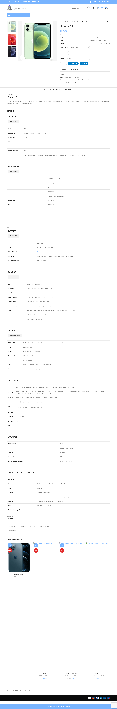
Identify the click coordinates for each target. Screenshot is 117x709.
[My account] (93, 8)
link (38, 252)
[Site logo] (9, 8)
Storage (62, 58)
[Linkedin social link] (71, 83)
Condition (62, 47)
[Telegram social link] (75, 83)
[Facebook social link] (90, 2)
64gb (64, 80)
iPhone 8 (97, 673)
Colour (62, 53)
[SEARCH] (88, 8)
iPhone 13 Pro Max (71, 673)
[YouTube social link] (95, 2)
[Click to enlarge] (22, 57)
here (28, 106)
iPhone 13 (45, 673)
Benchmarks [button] (13, 121)
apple (67, 80)
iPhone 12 (80, 80)
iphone (76, 80)
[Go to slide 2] (59, 684)
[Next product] (109, 22)
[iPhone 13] (45, 607)
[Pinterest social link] (69, 83)
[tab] (47, 89)
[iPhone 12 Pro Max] (19, 557)
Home (61, 22)
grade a (71, 80)
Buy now (84, 63)
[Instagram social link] (93, 2)
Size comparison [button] (15, 335)
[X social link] (66, 83)
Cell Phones (68, 22)
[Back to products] (107, 22)
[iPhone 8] (98, 607)
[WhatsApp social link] (73, 83)
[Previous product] (105, 22)
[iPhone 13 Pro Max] (71, 607)
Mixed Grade (76, 22)
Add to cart (73, 63)
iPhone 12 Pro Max (19, 574)
